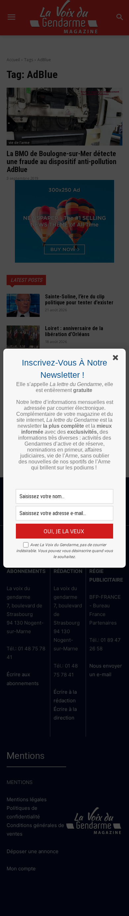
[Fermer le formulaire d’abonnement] (117, 359)
